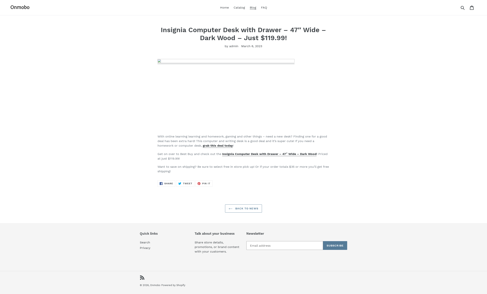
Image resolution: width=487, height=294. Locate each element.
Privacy (145, 248)
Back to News (246, 208)
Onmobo (155, 285)
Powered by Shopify (173, 285)
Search (145, 242)
